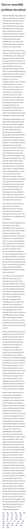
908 (23, 521)
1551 (12, 519)
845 (8, 514)
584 (16, 514)
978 (20, 512)
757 (15, 521)
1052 (4, 514)
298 (3, 525)
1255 (16, 517)
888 (7, 525)
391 (3, 519)
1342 (8, 523)
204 (16, 525)
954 (12, 512)
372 (3, 527)
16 (10, 521)
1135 (21, 514)
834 (3, 517)
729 (12, 517)
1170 (17, 523)
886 (24, 512)
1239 (8, 527)
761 (7, 517)
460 (3, 521)
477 (3, 512)
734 (22, 523)
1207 (12, 525)
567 (20, 517)
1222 (4, 523)
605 (19, 521)
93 (7, 521)
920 (16, 519)
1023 (21, 525)
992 (20, 519)
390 (7, 512)
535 (13, 523)
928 (12, 514)
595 (7, 519)
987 (16, 512)
